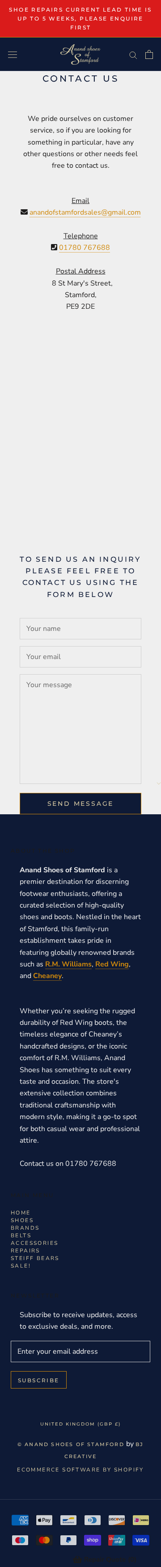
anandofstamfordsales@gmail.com (85, 212)
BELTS (21, 1235)
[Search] (133, 54)
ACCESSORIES (34, 1243)
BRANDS (25, 1227)
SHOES (22, 1220)
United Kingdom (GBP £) (80, 1424)
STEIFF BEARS (35, 1258)
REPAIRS (25, 1250)
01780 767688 (84, 248)
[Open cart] (149, 54)
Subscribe (38, 1380)
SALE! (21, 1265)
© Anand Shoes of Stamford (70, 1444)
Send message (80, 804)
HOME (21, 1212)
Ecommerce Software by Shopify (80, 1469)
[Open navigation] (12, 54)
